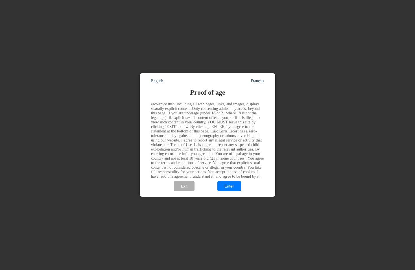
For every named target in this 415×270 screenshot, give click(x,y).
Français (257, 81)
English (157, 81)
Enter (229, 186)
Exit (184, 186)
